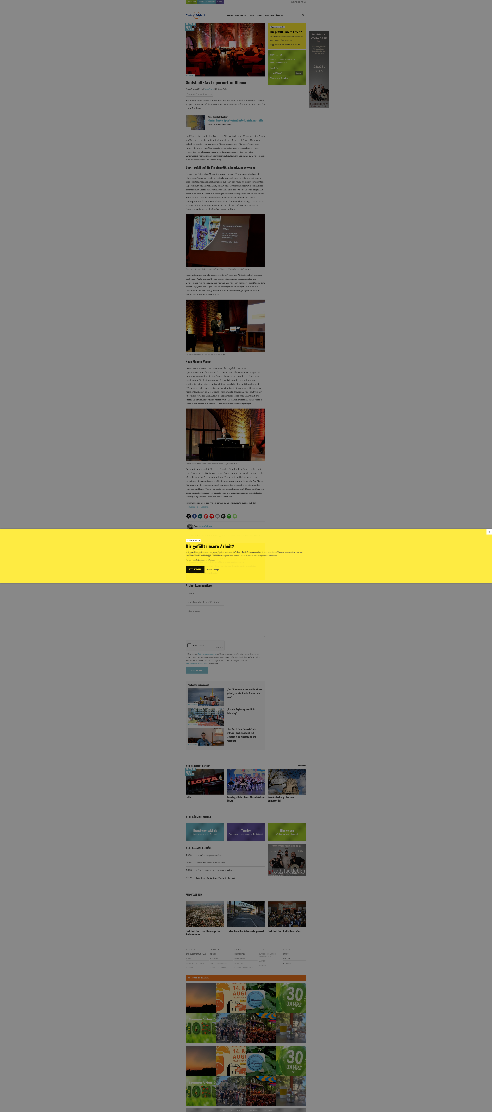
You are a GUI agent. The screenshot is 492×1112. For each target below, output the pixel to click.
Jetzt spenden (195, 570)
